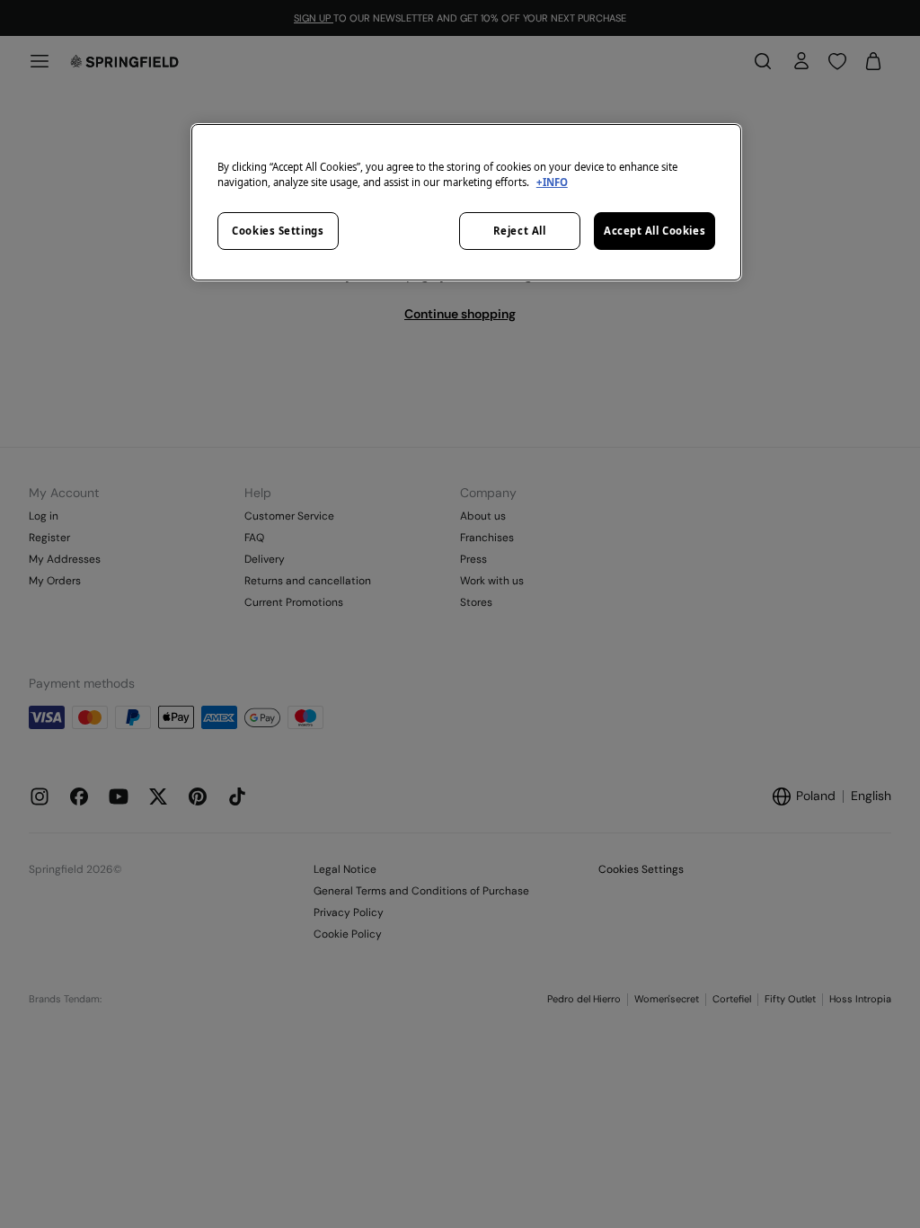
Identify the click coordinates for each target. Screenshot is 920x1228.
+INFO (552, 182)
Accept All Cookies (654, 230)
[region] (466, 202)
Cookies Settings (277, 230)
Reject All (519, 230)
